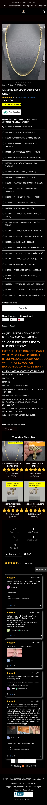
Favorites (14, 540)
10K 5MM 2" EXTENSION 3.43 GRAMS (24, 290)
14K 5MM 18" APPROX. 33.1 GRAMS (23, 138)
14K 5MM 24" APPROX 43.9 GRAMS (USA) (23, 215)
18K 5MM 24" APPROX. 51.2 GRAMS (24, 236)
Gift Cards (14, 548)
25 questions (31, 97)
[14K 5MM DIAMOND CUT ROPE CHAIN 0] (23, 52)
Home (4, 85)
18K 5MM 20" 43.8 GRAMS (20, 172)
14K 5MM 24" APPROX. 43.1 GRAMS (24, 231)
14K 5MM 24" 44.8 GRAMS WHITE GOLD (22, 223)
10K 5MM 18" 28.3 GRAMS (20, 132)
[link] (23, 6)
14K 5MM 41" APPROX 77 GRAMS (23, 270)
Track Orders (32, 532)
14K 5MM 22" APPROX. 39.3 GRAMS (24, 183)
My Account (14, 532)
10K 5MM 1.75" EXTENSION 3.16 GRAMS (22, 277)
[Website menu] (4, 12)
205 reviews (22, 97)
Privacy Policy (31, 783)
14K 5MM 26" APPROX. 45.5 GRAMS (24, 247)
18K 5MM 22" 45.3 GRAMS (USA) (23, 197)
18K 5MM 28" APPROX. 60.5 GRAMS (24, 259)
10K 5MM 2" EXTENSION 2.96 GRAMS (24, 284)
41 (30, 761)
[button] (23, 11)
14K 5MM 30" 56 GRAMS (20, 264)
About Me (17, 790)
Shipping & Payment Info (15, 787)
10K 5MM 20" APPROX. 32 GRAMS (22, 152)
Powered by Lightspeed (23, 799)
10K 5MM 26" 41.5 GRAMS (19, 242)
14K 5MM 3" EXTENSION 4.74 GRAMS (25, 295)
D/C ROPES (21, 85)
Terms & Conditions (17, 783)
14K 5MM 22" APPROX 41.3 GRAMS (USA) (21, 189)
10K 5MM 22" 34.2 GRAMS (20, 177)
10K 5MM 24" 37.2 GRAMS (19, 208)
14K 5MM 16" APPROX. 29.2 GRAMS (18, 127)
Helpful (10, 605)
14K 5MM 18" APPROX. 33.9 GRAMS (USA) (21, 145)
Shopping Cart (32, 540)
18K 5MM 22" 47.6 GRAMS (20, 202)
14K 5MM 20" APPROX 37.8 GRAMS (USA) (21, 164)
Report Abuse (28, 790)
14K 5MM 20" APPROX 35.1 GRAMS (23, 157)
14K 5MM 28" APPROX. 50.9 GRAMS (24, 253)
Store (12, 85)
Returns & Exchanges (33, 787)
